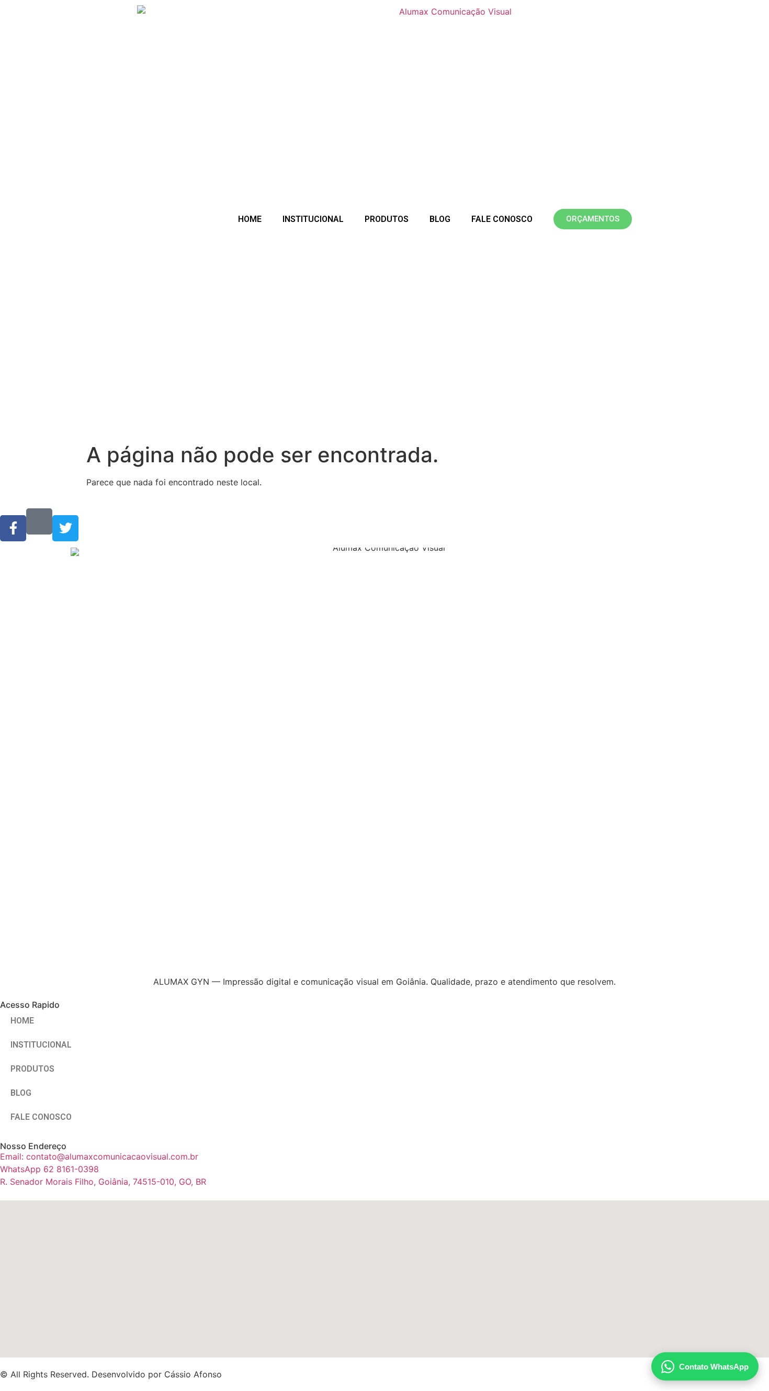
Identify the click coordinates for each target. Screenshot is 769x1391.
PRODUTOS (387, 219)
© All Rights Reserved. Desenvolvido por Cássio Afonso (111, 1374)
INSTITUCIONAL (313, 219)
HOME (250, 219)
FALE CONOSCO (502, 219)
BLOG (439, 219)
